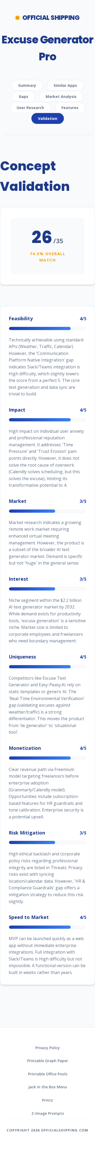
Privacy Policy (47, 1047)
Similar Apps (65, 85)
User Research (30, 107)
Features (69, 107)
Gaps (23, 96)
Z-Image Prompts (47, 1113)
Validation (47, 118)
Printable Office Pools (47, 1073)
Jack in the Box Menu (47, 1086)
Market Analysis (61, 96)
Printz (47, 1100)
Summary (27, 85)
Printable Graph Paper (47, 1060)
